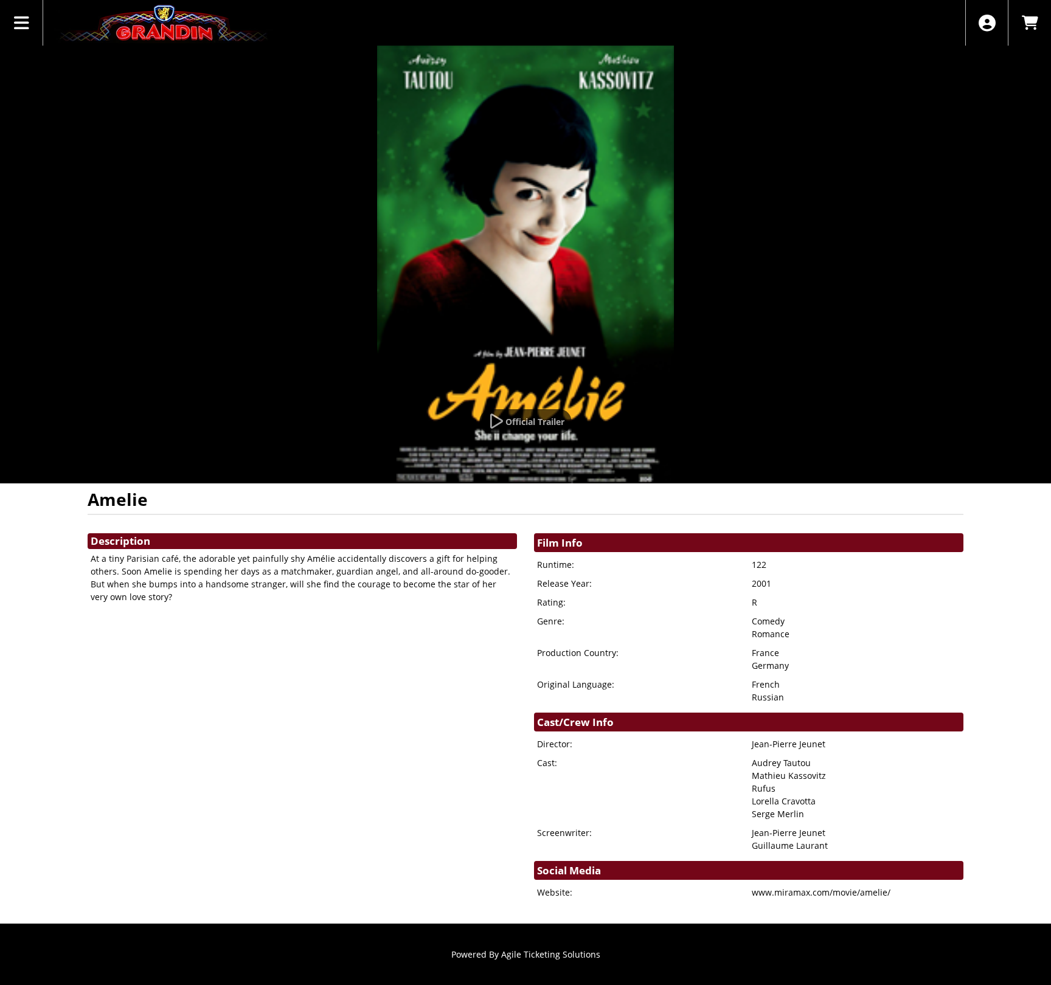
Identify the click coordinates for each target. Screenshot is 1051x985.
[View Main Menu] (21, 23)
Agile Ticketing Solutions (550, 954)
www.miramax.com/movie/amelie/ (821, 892)
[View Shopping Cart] (1029, 23)
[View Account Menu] (986, 23)
